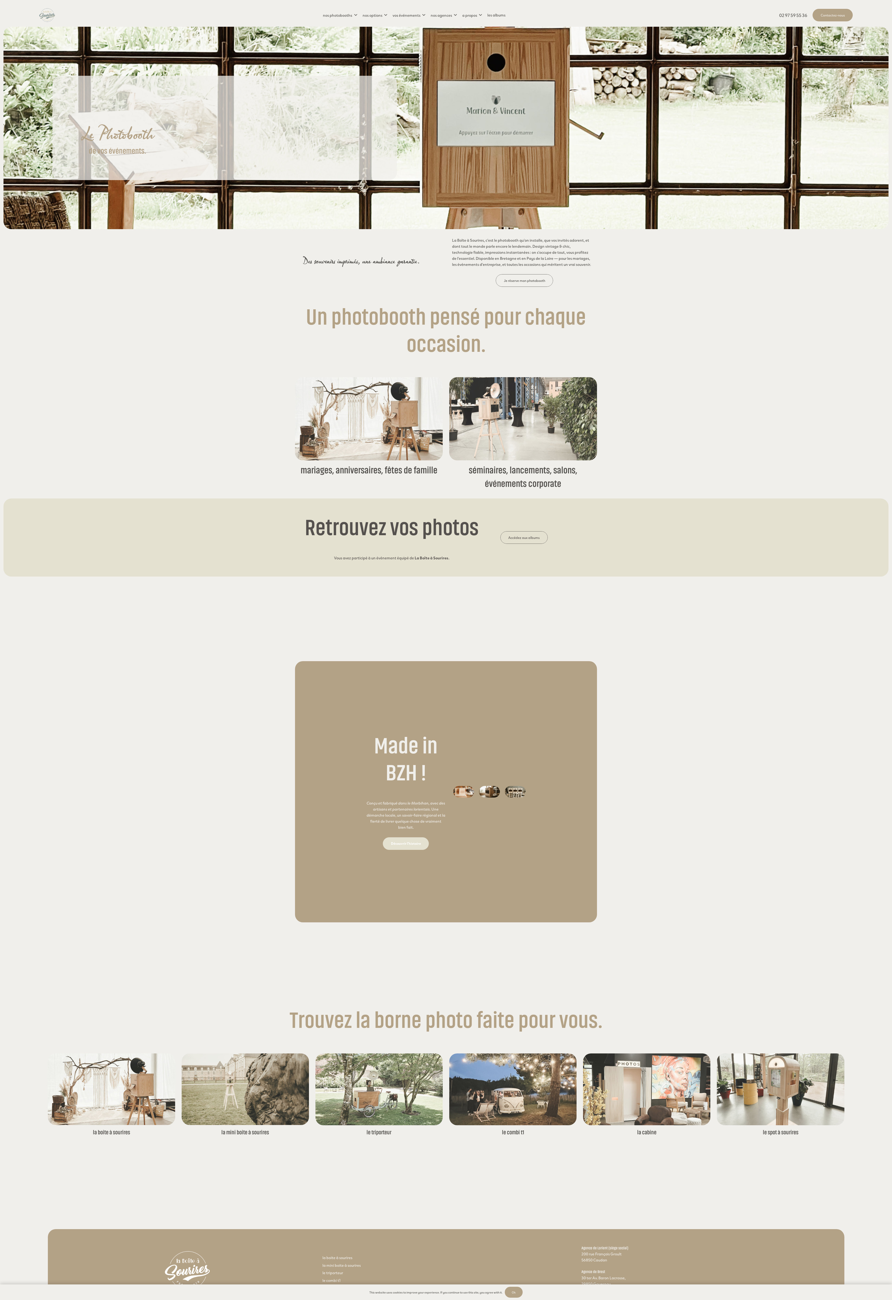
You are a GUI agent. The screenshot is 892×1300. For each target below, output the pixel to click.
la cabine (646, 1132)
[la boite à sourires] (111, 1089)
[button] (340, 15)
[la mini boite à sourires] (245, 1089)
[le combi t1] (513, 1089)
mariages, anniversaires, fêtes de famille (369, 470)
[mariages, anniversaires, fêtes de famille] (369, 418)
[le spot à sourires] (780, 1089)
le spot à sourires (780, 1132)
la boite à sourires (111, 1132)
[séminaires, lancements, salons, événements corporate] (523, 418)
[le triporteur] (379, 1089)
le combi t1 (513, 1132)
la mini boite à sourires (245, 1132)
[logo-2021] (47, 15)
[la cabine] (647, 1089)
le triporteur (379, 1132)
